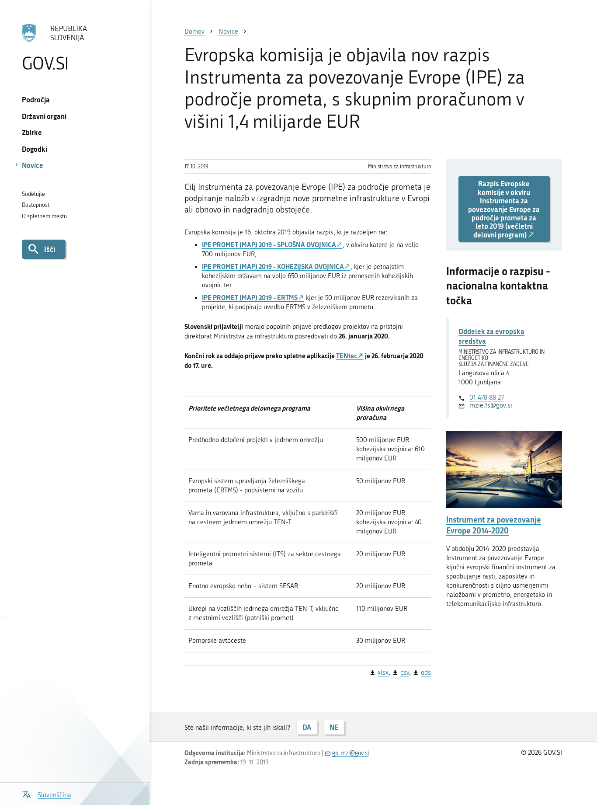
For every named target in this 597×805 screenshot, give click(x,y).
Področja (36, 99)
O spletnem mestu (44, 216)
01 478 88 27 (486, 397)
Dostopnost (35, 205)
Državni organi (44, 116)
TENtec (346, 355)
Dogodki (34, 149)
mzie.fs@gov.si (490, 405)
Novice (32, 165)
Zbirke (32, 132)
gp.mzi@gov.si (350, 753)
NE (334, 727)
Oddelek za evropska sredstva (491, 336)
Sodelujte (33, 194)
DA (306, 727)
